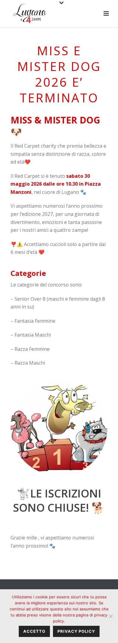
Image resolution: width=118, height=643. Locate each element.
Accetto (34, 631)
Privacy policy (76, 631)
